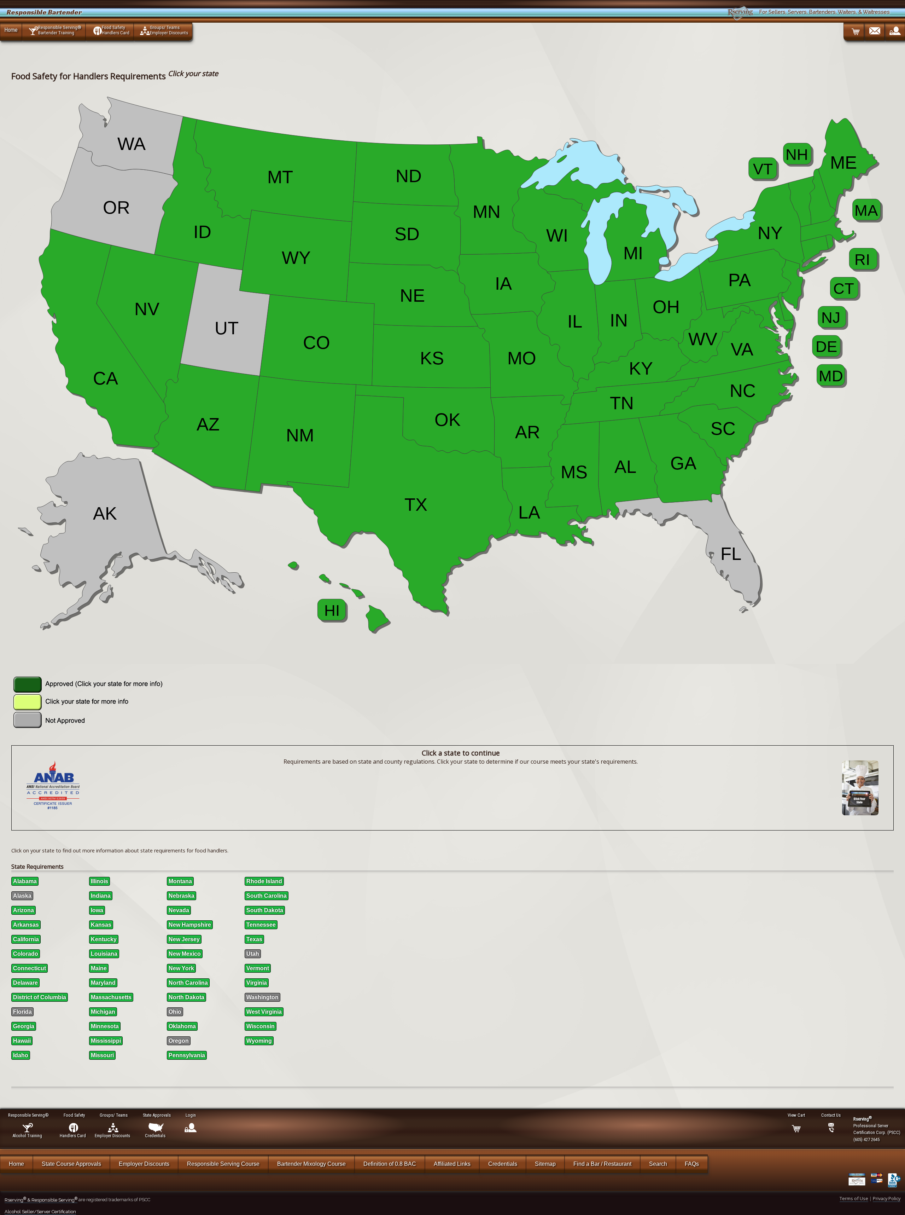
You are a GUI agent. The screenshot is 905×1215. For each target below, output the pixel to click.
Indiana (101, 896)
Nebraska (181, 896)
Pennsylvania (187, 1055)
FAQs (692, 1164)
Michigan (103, 1012)
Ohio (175, 1012)
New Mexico (185, 954)
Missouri (102, 1055)
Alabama (25, 881)
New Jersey (184, 939)
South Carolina (266, 896)
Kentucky (104, 939)
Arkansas (26, 925)
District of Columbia (39, 997)
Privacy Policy (886, 1198)
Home (11, 29)
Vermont (257, 968)
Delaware (25, 983)
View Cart (796, 1115)
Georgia (23, 1026)
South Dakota (264, 910)
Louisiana (104, 954)
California (26, 939)
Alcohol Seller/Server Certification (40, 1211)
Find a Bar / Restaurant (602, 1164)
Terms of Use (854, 1198)
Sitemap (545, 1164)
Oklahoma (182, 1026)
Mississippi (106, 1041)
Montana (180, 881)
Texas (254, 939)
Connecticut (29, 968)
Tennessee (261, 925)
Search (658, 1164)
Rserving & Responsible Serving (41, 1200)
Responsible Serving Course (223, 1164)
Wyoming (259, 1041)
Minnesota (105, 1026)
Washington (262, 997)
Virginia (256, 983)
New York (181, 968)
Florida (22, 1012)
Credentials (502, 1164)
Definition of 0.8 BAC (389, 1164)
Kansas (101, 925)
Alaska (22, 896)
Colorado (25, 954)
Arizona (23, 910)
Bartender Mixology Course (311, 1164)
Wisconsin (260, 1026)
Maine (99, 968)
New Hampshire (190, 925)
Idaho (20, 1055)
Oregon (179, 1041)
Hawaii (22, 1041)
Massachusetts (111, 997)
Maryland (103, 983)
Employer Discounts (144, 1164)
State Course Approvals (71, 1164)
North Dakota (186, 997)
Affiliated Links (452, 1164)
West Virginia (264, 1012)
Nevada (179, 910)
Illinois (99, 881)
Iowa (97, 910)
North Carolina (188, 983)
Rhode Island (264, 881)
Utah (252, 954)
